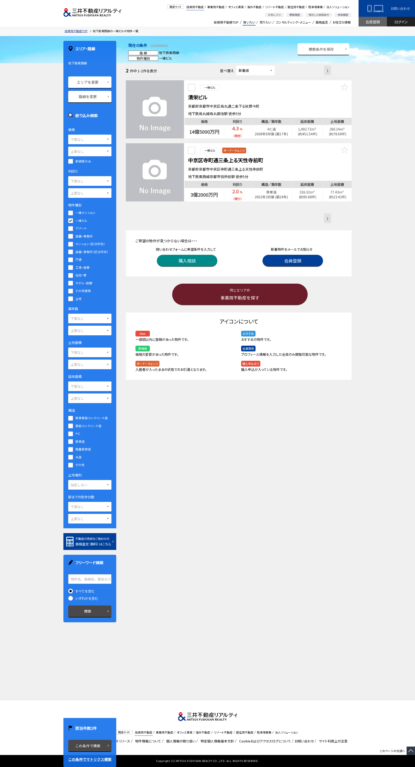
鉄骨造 (80, 441)
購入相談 (187, 260)
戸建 (78, 259)
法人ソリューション (338, 7)
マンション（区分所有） (90, 244)
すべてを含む (84, 591)
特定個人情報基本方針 (216, 741)
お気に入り (274, 15)
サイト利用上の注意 (332, 741)
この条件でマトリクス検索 (89, 759)
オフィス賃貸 (236, 7)
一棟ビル (81, 220)
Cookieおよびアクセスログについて (264, 741)
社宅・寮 (80, 275)
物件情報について (147, 741)
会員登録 (373, 21)
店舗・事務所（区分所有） (92, 251)
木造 (78, 457)
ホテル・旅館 (83, 283)
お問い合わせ (400, 8)
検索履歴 (343, 15)
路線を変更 (88, 96)
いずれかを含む (86, 598)
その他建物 (83, 290)
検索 (87, 611)
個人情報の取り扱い (180, 741)
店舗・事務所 (84, 236)
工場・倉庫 (82, 267)
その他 (80, 464)
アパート (81, 228)
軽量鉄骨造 (83, 449)
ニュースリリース (117, 741)
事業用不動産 (216, 7)
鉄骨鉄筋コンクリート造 (91, 418)
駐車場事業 (315, 7)
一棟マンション (85, 212)
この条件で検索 (87, 745)
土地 (78, 298)
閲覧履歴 (294, 15)
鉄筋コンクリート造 (88, 426)
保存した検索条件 (319, 15)
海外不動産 (254, 7)
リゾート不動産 (274, 7)
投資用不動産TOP (226, 22)
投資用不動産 (195, 7)
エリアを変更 (87, 82)
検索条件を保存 (321, 49)
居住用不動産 (296, 7)
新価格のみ (83, 161)
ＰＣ (77, 433)
